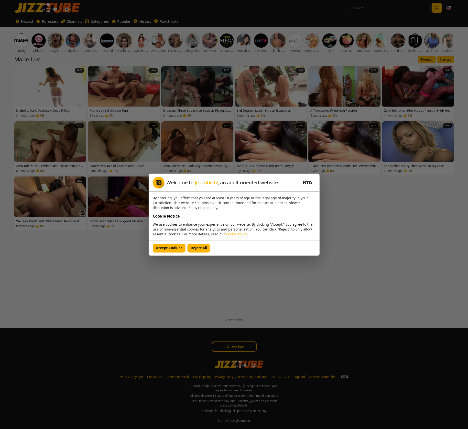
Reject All (199, 247)
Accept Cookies (169, 247)
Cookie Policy (236, 234)
